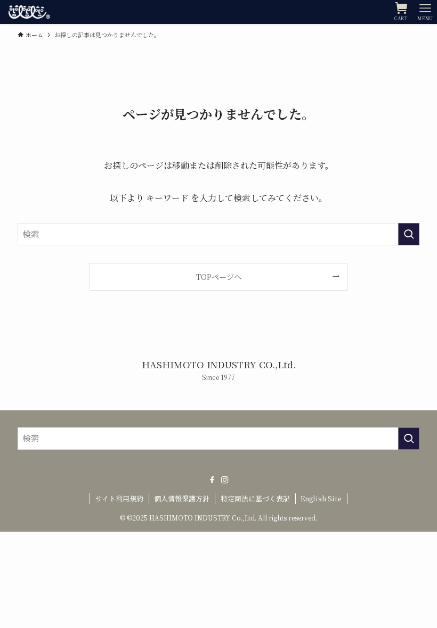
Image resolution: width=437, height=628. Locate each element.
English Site (321, 498)
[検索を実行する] (408, 234)
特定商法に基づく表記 (255, 498)
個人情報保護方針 (181, 498)
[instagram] (225, 480)
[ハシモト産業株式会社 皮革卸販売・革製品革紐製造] (29, 12)
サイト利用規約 (119, 498)
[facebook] (212, 480)
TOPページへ (218, 276)
